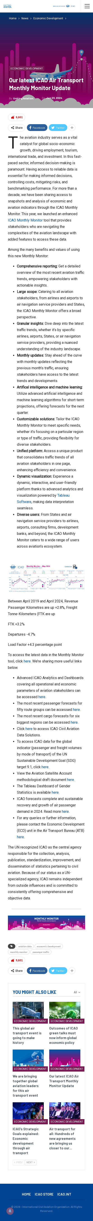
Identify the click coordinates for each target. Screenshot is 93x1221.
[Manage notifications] (10, 1211)
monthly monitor (18, 952)
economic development (49, 946)
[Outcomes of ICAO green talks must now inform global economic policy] (64, 1013)
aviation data (25, 946)
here (27, 661)
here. (42, 697)
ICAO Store (44, 1194)
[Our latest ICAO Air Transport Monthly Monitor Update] (64, 1061)
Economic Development (27, 68)
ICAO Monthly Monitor (25, 220)
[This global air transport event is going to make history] (28, 1013)
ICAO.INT (64, 1194)
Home (26, 1194)
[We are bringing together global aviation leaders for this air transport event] (28, 1061)
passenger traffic (41, 952)
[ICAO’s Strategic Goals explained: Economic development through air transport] (28, 1113)
